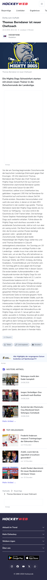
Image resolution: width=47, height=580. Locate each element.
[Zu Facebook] (17, 566)
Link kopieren (23, 344)
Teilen (9, 344)
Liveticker (20, 10)
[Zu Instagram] (12, 566)
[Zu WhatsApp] (35, 566)
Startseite (6, 491)
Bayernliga (6, 10)
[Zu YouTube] (23, 566)
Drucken (38, 344)
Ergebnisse (35, 10)
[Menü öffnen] (42, 4)
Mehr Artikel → (9, 421)
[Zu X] (29, 566)
